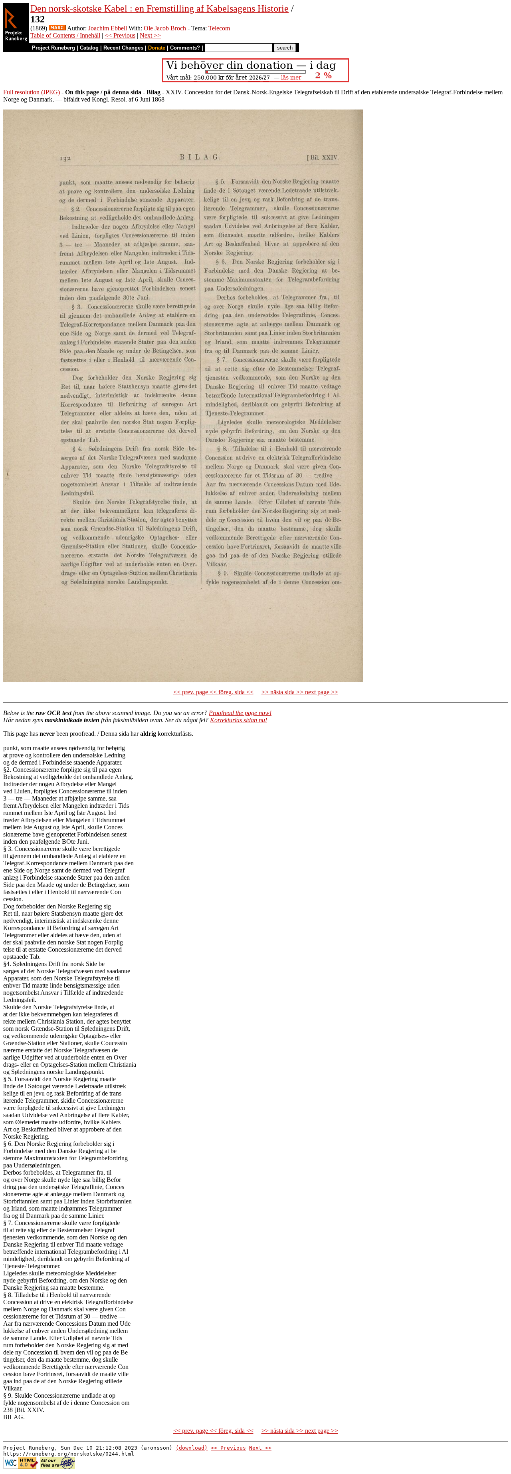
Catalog (89, 48)
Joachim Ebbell (107, 28)
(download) (192, 1448)
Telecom (219, 28)
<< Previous (120, 35)
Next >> (150, 35)
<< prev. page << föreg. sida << (213, 692)
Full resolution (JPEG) (31, 92)
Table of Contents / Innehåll (65, 35)
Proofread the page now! (240, 712)
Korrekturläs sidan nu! (238, 720)
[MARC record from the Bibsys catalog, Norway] (57, 28)
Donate (156, 48)
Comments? (185, 48)
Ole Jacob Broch (165, 28)
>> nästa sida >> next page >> (299, 692)
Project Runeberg (53, 48)
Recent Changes (123, 48)
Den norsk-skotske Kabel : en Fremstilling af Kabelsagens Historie (159, 8)
